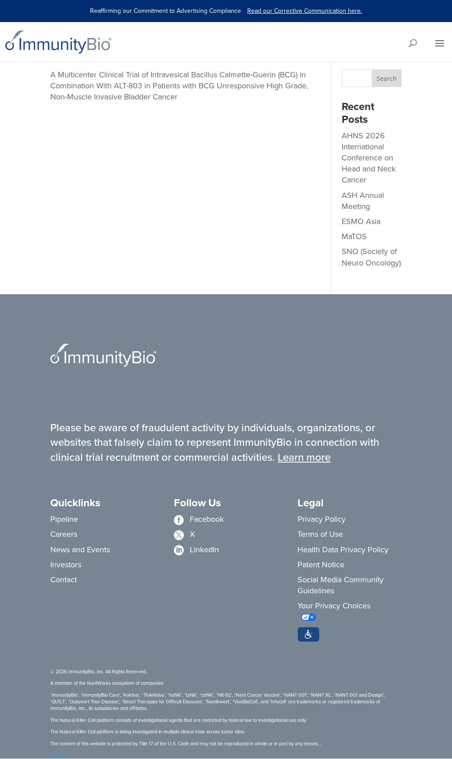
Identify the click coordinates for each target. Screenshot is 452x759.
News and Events (80, 549)
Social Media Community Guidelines (341, 585)
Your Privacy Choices (334, 605)
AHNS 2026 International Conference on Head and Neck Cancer (369, 158)
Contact (63, 579)
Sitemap (58, 755)
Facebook (199, 519)
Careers (63, 534)
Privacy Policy (322, 519)
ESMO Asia (361, 221)
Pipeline (64, 519)
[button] (309, 634)
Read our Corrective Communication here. (304, 10)
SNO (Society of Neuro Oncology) (371, 257)
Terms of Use (320, 534)
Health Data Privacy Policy (343, 549)
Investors (65, 564)
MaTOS (354, 236)
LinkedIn (196, 549)
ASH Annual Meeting (363, 201)
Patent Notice (321, 564)
